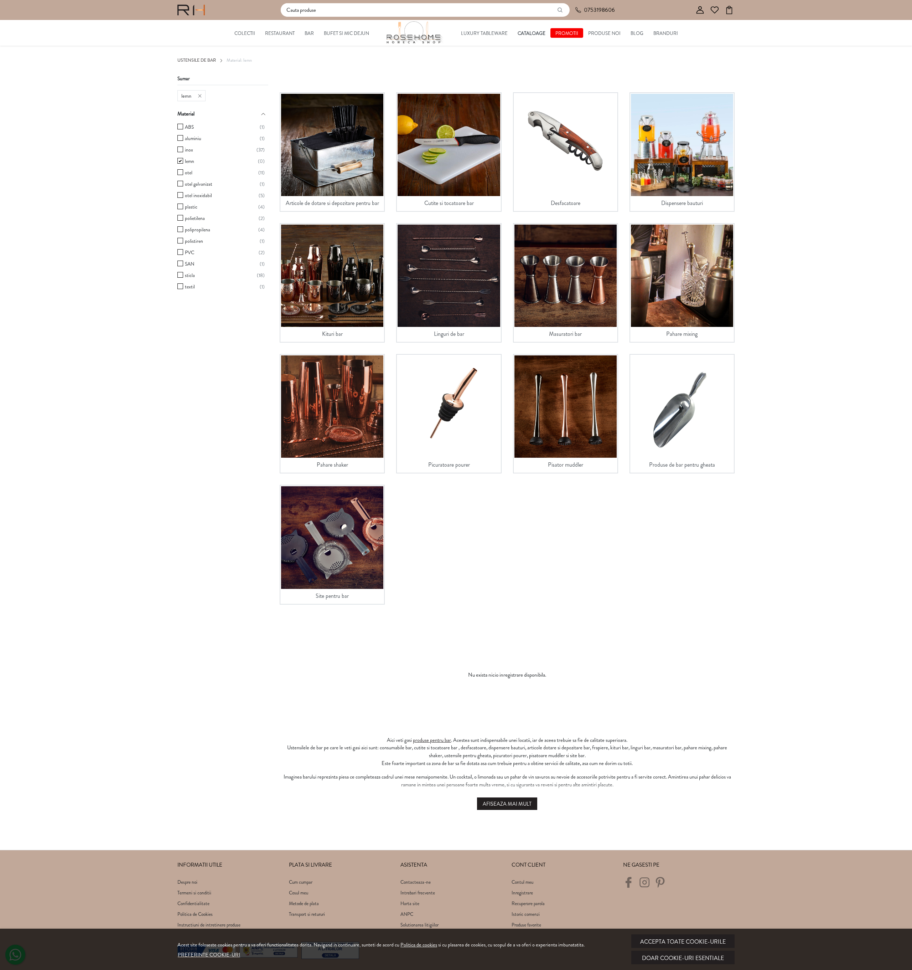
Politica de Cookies (195, 914)
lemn (186, 95)
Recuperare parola (528, 903)
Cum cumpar (300, 882)
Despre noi (187, 882)
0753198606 (599, 10)
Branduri (665, 33)
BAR (309, 33)
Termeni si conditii (194, 892)
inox (189, 150)
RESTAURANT (280, 33)
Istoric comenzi (526, 914)
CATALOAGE (531, 33)
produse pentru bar (432, 740)
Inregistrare (522, 892)
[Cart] (729, 10)
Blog (637, 33)
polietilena (195, 218)
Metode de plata (304, 903)
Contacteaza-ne (415, 882)
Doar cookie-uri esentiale (683, 958)
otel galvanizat (198, 184)
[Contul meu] (700, 10)
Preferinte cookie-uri (209, 955)
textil (190, 286)
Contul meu (522, 882)
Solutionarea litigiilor (419, 925)
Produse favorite (526, 925)
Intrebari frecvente (417, 892)
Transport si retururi (307, 914)
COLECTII (244, 33)
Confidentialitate (193, 903)
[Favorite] (714, 10)
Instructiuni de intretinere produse (208, 925)
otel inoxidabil (198, 195)
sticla (190, 275)
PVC (190, 252)
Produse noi (604, 33)
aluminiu (193, 138)
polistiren (194, 241)
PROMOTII (566, 33)
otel (188, 172)
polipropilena (197, 229)
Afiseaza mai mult (507, 804)
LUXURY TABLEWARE (484, 33)
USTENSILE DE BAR (196, 60)
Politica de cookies (418, 944)
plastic (191, 207)
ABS (189, 127)
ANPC (406, 914)
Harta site (409, 903)
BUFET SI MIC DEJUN (346, 33)
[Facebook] (630, 885)
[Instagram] (646, 885)
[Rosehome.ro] (191, 10)
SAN (190, 264)
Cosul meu (298, 892)
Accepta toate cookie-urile (683, 942)
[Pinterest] (662, 885)
